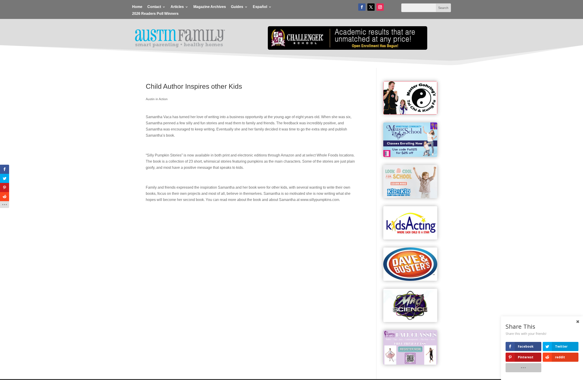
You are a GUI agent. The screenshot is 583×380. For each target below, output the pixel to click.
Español (260, 7)
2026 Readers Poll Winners (155, 14)
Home (137, 7)
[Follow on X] (371, 7)
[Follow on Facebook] (362, 7)
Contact (154, 7)
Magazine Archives (209, 7)
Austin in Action (157, 99)
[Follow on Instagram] (380, 7)
